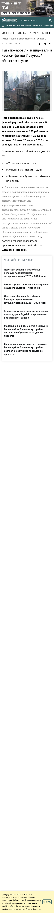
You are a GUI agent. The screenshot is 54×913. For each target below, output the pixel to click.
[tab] (11, 25)
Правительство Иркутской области (27, 38)
